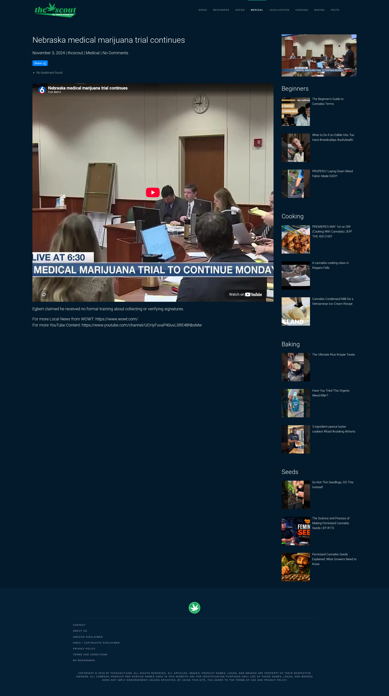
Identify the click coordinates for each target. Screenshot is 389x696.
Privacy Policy (84, 648)
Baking (319, 10)
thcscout (75, 52)
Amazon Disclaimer (88, 636)
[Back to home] (54, 10)
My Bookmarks (84, 660)
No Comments (115, 52)
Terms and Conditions (90, 654)
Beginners (221, 10)
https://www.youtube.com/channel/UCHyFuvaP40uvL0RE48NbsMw (142, 325)
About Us (80, 630)
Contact (79, 625)
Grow (203, 10)
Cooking (301, 10)
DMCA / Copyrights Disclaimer (96, 642)
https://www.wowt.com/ (116, 319)
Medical (257, 10)
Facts (335, 10)
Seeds (240, 10)
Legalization (279, 10)
